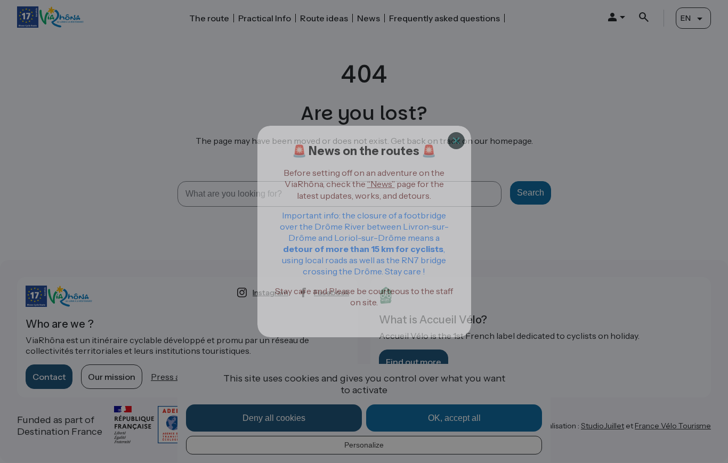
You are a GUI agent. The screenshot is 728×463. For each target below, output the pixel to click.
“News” (381, 183)
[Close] (456, 140)
